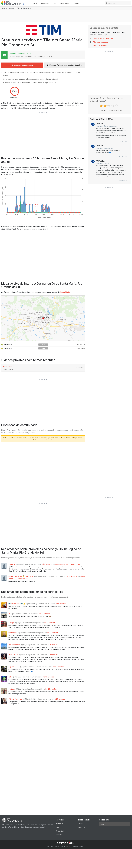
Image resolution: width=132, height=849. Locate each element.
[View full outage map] (43, 318)
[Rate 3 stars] (109, 106)
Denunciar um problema (23, 65)
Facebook (81, 827)
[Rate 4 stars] (113, 106)
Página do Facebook (100, 42)
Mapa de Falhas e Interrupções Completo (65, 65)
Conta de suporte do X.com (103, 39)
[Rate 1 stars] (101, 106)
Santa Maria (65, 292)
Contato (76, 3)
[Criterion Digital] (66, 843)
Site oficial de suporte (100, 45)
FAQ (54, 3)
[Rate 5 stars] (117, 106)
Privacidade (64, 3)
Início (35, 3)
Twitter (80, 824)
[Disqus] (43, 470)
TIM (18, 8)
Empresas (45, 3)
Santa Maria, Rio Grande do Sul (67, 564)
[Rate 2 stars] (105, 106)
